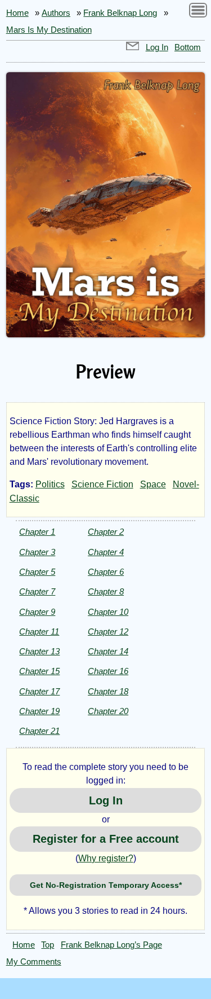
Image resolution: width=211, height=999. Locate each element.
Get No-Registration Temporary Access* (106, 885)
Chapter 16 (108, 671)
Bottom (187, 47)
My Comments (33, 961)
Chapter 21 (39, 731)
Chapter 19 (39, 711)
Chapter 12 (108, 631)
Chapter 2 (106, 531)
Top (47, 944)
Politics (50, 484)
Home (17, 12)
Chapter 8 (106, 591)
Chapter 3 (37, 552)
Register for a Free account (106, 839)
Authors (56, 12)
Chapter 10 (108, 612)
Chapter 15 (39, 671)
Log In (157, 47)
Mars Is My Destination (49, 29)
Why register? (105, 858)
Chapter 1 (37, 531)
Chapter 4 (106, 552)
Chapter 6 (106, 571)
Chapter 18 (108, 691)
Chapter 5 (37, 571)
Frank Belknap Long (120, 12)
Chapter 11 (39, 631)
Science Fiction (102, 484)
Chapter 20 (108, 711)
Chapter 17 (39, 691)
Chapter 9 (37, 612)
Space (153, 484)
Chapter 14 (108, 651)
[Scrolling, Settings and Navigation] (198, 12)
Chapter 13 (39, 651)
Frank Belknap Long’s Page (111, 944)
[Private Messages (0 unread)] (133, 47)
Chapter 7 (37, 591)
